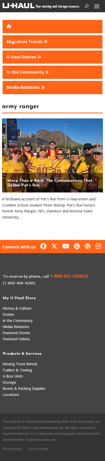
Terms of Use (38, 449)
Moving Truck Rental (20, 363)
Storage (9, 382)
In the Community (18, 320)
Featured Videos (16, 338)
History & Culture (17, 308)
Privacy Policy (12, 449)
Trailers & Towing (17, 370)
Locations (11, 394)
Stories (8, 314)
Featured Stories (16, 332)
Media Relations (16, 326)
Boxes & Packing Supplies (24, 388)
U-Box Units (13, 376)
